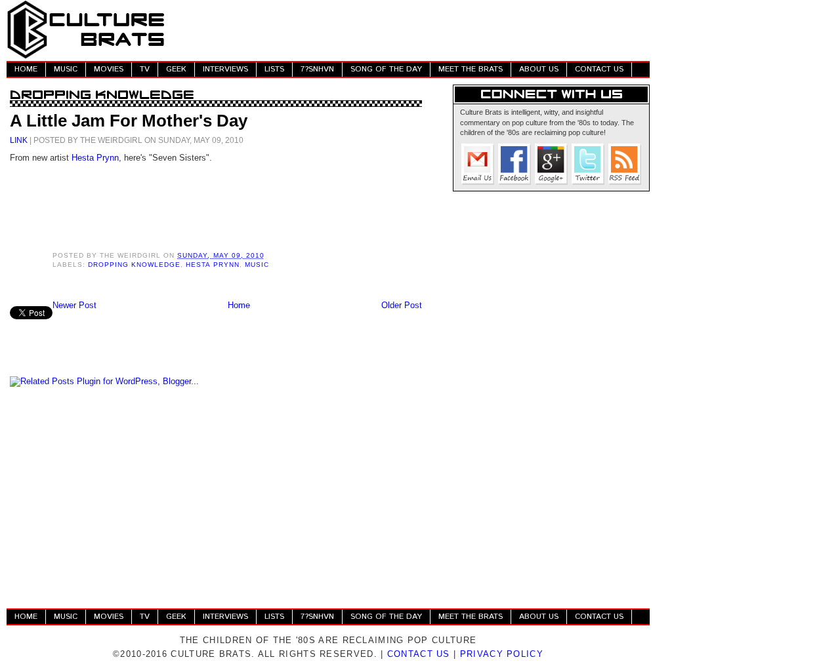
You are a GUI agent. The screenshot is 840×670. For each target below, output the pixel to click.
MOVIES (108, 69)
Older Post (401, 305)
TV (145, 69)
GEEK (176, 69)
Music (257, 264)
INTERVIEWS (225, 69)
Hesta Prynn (95, 158)
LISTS (274, 69)
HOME (25, 69)
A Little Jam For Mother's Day (128, 120)
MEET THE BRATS (470, 69)
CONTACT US (599, 69)
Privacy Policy (501, 654)
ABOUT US (538, 69)
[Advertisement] (411, 29)
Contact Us (418, 654)
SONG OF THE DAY (386, 69)
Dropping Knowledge (134, 264)
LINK (19, 140)
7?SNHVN (317, 69)
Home (239, 305)
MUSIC (65, 69)
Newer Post (74, 305)
